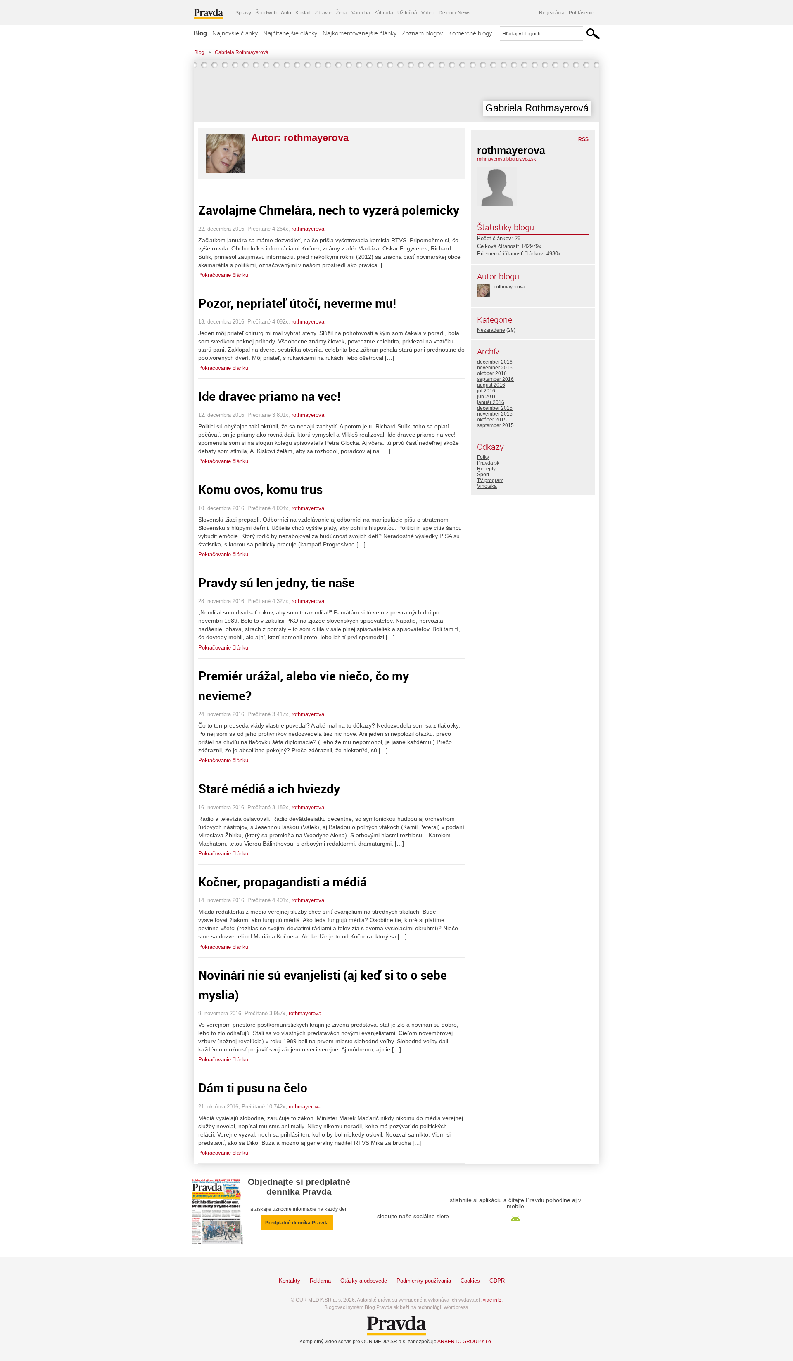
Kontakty (289, 1281)
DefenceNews (454, 13)
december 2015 (495, 408)
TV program (490, 480)
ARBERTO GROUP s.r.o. (464, 1341)
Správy (243, 13)
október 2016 (492, 373)
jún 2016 (487, 396)
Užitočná (407, 13)
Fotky (483, 457)
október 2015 (492, 420)
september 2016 (495, 379)
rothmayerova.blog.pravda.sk (506, 158)
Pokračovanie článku (223, 275)
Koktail (303, 13)
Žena (341, 13)
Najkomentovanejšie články (359, 33)
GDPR (497, 1281)
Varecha (360, 13)
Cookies (470, 1281)
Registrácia (552, 13)
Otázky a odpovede (363, 1281)
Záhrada (383, 13)
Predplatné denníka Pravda (297, 1223)
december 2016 (495, 362)
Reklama (320, 1281)
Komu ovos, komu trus (260, 489)
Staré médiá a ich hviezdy (269, 788)
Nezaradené (491, 330)
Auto (286, 13)
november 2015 (495, 414)
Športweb (266, 13)
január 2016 (490, 402)
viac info (492, 1300)
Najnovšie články (235, 33)
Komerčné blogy (470, 33)
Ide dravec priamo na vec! (269, 396)
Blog (200, 33)
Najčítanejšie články (290, 33)
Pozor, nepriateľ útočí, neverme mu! (297, 303)
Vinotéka (487, 486)
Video (427, 13)
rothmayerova (308, 229)
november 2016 (495, 368)
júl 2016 (486, 391)
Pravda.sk (488, 463)
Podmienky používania (423, 1281)
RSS (583, 139)
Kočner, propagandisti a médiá (282, 881)
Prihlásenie (581, 13)
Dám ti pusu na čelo (252, 1087)
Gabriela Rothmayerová (241, 52)
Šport (483, 474)
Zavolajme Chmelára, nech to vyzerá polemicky (328, 209)
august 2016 (491, 385)
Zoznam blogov (422, 33)
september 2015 (495, 425)
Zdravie (323, 13)
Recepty (486, 469)
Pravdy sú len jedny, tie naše (276, 582)
